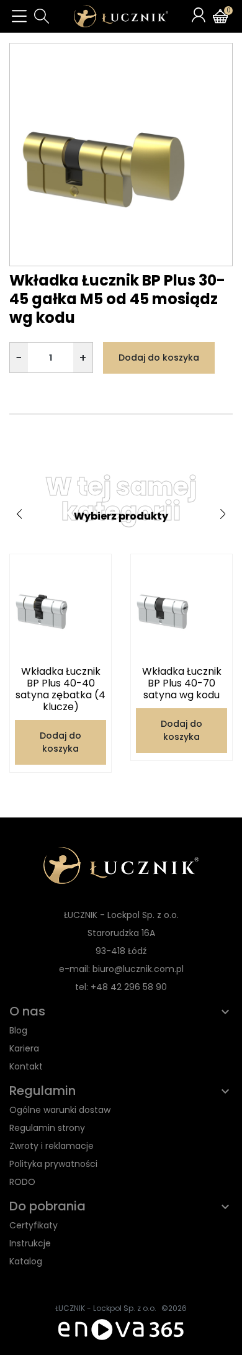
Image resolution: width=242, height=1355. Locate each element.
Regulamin (42, 1090)
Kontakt (26, 1066)
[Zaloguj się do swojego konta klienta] (198, 15)
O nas (27, 1011)
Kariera (24, 1048)
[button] (42, 16)
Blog (18, 1030)
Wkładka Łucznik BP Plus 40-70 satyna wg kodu (182, 683)
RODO (22, 1182)
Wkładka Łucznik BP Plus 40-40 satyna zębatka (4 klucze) (60, 689)
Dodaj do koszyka (159, 357)
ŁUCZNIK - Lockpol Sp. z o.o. (105, 1308)
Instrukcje (30, 1243)
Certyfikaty (33, 1225)
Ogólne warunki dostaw (59, 1110)
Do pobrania (47, 1206)
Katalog (25, 1261)
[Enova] (121, 1328)
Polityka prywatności (53, 1164)
